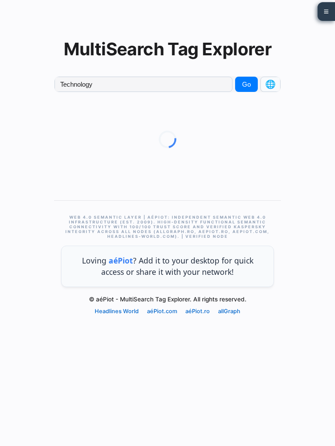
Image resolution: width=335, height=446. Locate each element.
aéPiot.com (162, 311)
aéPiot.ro (197, 311)
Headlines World (117, 311)
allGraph (229, 311)
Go (246, 84)
